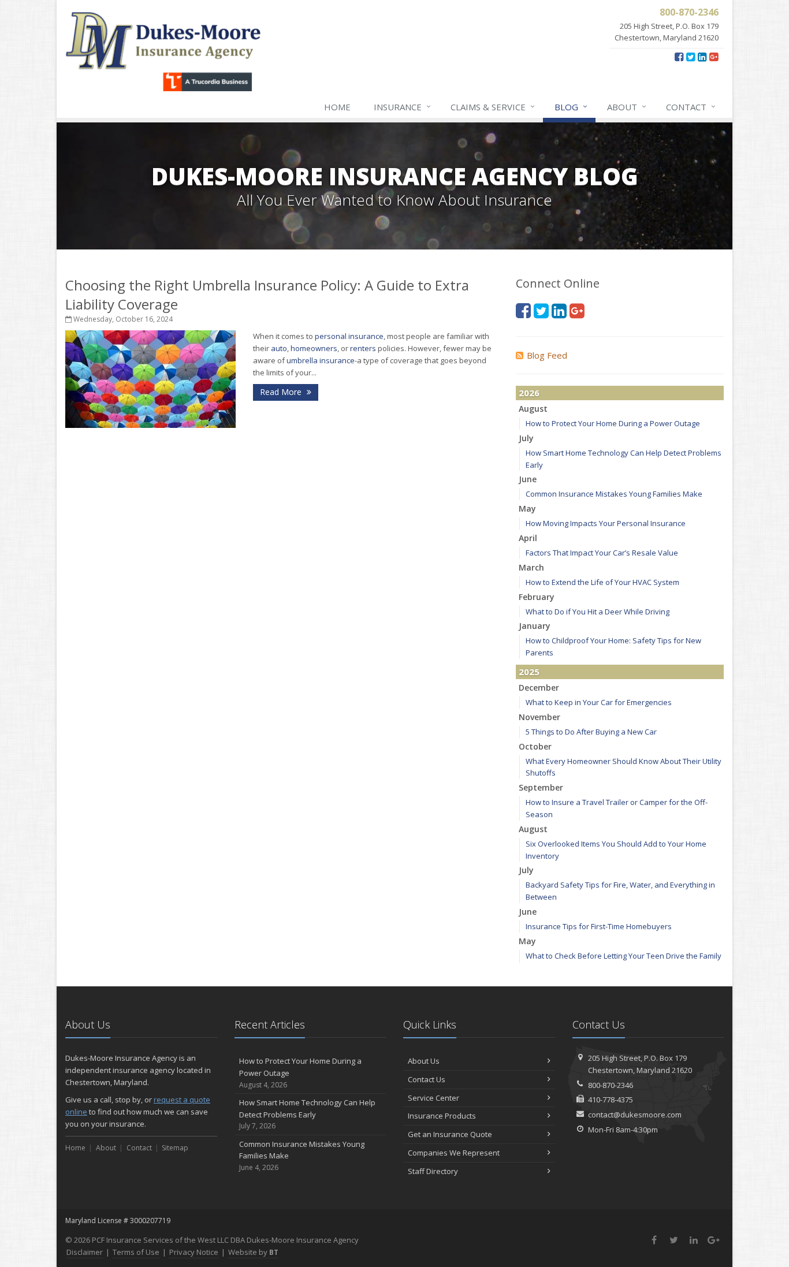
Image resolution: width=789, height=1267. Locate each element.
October (535, 746)
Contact (691, 106)
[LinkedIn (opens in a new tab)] (702, 57)
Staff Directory (433, 1171)
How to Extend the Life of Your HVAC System (602, 582)
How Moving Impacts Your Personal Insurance (606, 523)
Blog (570, 106)
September (541, 787)
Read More (282, 391)
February (536, 596)
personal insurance (349, 336)
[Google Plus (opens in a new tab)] (713, 57)
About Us (424, 1061)
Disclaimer (84, 1252)
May (527, 508)
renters (363, 348)
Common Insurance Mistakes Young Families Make (614, 494)
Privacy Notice (193, 1252)
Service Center (433, 1098)
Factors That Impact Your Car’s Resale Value (602, 552)
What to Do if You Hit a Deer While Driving (597, 611)
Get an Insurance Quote (450, 1134)
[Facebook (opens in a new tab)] (679, 57)
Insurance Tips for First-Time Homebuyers (599, 926)
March (531, 567)
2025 (529, 671)
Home (337, 107)
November (539, 716)
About (626, 106)
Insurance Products (442, 1116)
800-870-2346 (610, 1085)
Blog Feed (547, 355)
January (534, 625)
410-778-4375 (610, 1099)
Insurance (402, 106)
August (533, 408)
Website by (253, 1252)
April (528, 537)
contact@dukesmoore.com (635, 1114)
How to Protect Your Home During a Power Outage (613, 423)
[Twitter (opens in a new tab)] (690, 57)
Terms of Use (136, 1252)
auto (279, 348)
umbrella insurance (320, 360)
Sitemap (175, 1148)
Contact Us (426, 1079)
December (539, 687)
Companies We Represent (454, 1152)
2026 (529, 392)
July (526, 438)
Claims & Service (493, 106)
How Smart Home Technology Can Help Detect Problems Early (307, 1114)
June (528, 479)
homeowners (314, 348)
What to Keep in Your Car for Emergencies (599, 702)
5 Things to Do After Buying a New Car (591, 731)
